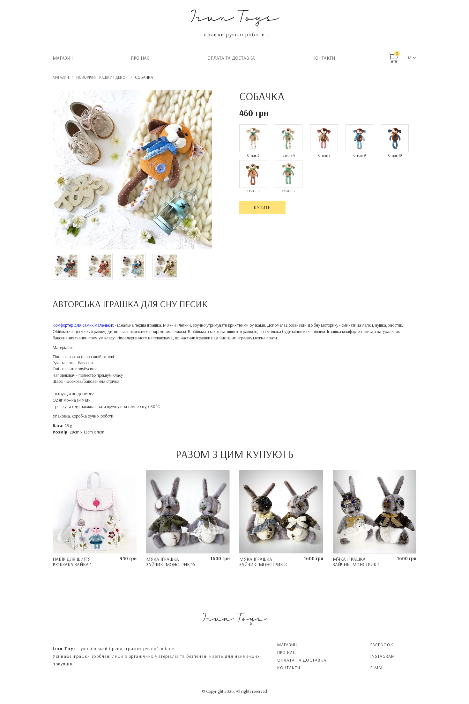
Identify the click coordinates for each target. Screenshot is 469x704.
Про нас (140, 58)
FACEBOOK (381, 645)
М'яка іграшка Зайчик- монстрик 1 (356, 561)
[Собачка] (132, 171)
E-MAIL (377, 668)
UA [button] (409, 58)
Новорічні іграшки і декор (102, 77)
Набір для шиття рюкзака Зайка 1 (72, 561)
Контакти (323, 58)
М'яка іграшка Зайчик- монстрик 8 (263, 561)
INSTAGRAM (382, 656)
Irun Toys (234, 16)
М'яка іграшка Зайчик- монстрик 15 (170, 561)
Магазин (63, 58)
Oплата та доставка (231, 58)
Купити (262, 207)
